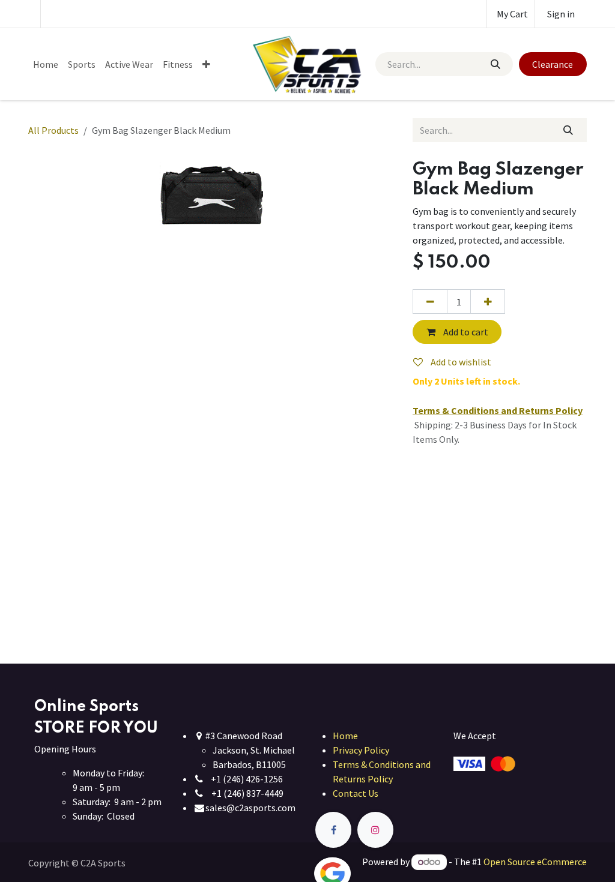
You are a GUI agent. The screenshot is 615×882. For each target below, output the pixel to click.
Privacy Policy (361, 750)
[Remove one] (430, 301)
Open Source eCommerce (535, 862)
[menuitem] (45, 64)
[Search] (495, 64)
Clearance (552, 64)
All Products (53, 130)
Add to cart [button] (464, 332)
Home (345, 736)
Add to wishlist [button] (460, 362)
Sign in (561, 14)
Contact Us (355, 793)
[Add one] (487, 301)
